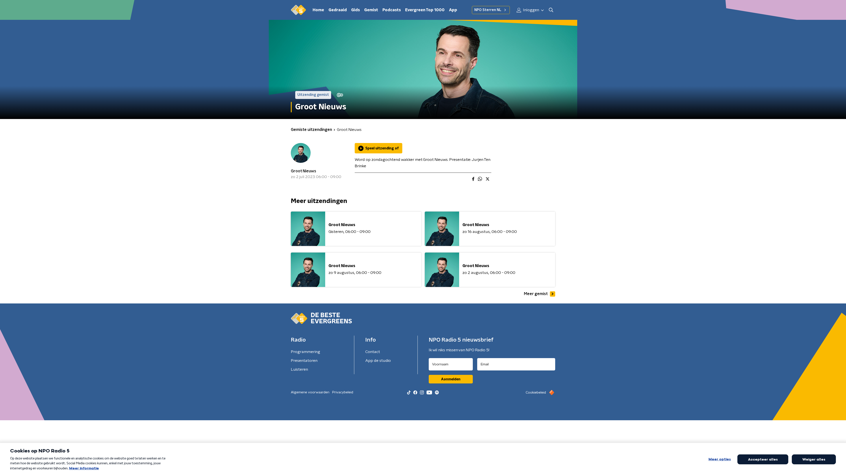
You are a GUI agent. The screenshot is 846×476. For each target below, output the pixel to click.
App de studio (378, 361)
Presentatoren (304, 361)
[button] (551, 10)
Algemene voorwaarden (310, 392)
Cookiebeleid (536, 392)
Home (318, 10)
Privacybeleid (342, 392)
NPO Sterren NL (487, 10)
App (453, 10)
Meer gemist (536, 294)
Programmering (305, 352)
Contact (372, 352)
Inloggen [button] (530, 10)
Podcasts (391, 10)
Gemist (371, 10)
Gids (355, 10)
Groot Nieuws (303, 171)
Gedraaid (337, 10)
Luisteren (299, 370)
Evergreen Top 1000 (425, 10)
